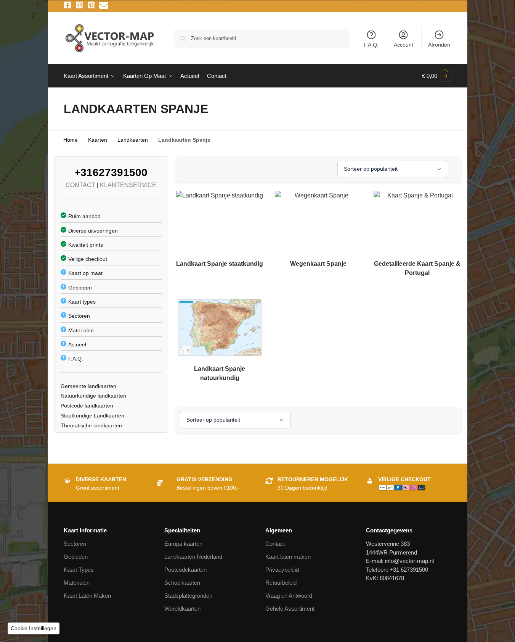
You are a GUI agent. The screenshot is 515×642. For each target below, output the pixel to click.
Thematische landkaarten (91, 425)
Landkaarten (132, 140)
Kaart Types (79, 569)
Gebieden (80, 288)
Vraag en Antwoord (288, 595)
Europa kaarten (183, 543)
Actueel (77, 344)
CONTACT (80, 185)
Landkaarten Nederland (193, 556)
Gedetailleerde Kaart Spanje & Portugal (417, 268)
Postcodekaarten (185, 569)
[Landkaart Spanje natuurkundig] (219, 327)
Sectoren (79, 316)
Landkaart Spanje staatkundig (219, 263)
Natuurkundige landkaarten (93, 396)
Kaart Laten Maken (87, 595)
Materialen (81, 330)
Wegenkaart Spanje (318, 263)
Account (403, 45)
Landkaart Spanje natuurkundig (219, 373)
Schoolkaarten (182, 582)
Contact (275, 543)
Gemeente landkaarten (88, 386)
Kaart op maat (85, 273)
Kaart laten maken (288, 556)
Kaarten (97, 140)
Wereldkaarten (182, 608)
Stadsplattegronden (188, 595)
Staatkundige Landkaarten (92, 415)
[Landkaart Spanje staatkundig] (219, 222)
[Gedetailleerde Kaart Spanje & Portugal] (417, 222)
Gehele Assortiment (289, 608)
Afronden (439, 45)
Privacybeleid (282, 569)
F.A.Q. (371, 45)
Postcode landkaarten (87, 406)
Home (70, 140)
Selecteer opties (220, 278)
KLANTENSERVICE (128, 185)
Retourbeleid (281, 582)
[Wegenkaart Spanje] (318, 222)
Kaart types (82, 302)
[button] (436, 76)
